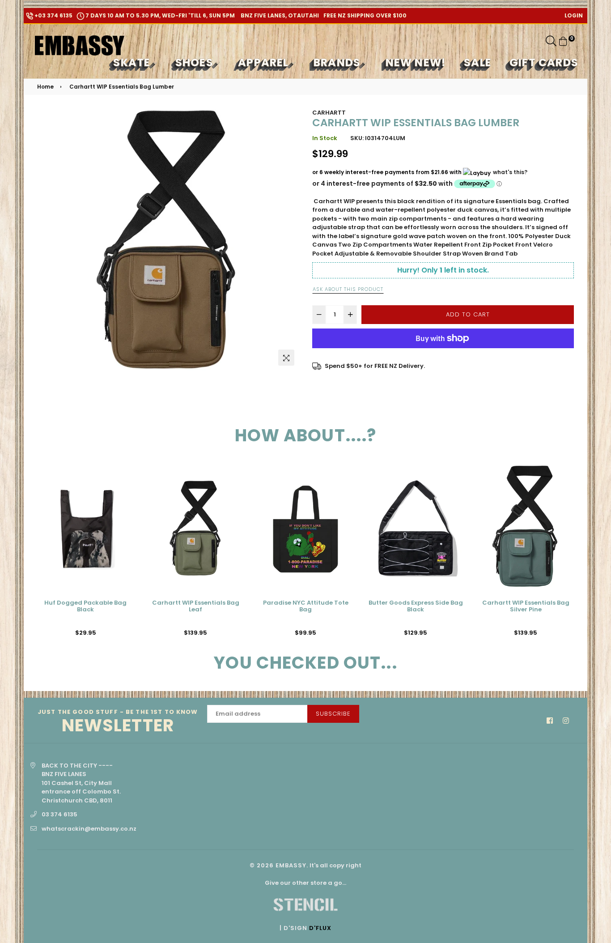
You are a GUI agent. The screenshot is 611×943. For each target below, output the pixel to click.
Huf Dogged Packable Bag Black (85, 606)
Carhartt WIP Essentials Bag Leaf (195, 606)
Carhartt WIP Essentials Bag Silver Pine (525, 606)
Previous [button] (30, 553)
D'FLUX (320, 928)
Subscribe (333, 713)
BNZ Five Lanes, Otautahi (279, 15)
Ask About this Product (348, 289)
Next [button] (580, 553)
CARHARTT (329, 112)
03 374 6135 (59, 814)
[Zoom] (286, 358)
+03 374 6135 (52, 15)
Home (45, 86)
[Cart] (563, 41)
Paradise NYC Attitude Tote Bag (305, 606)
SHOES (195, 62)
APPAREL (265, 62)
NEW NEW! (416, 62)
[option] (168, 239)
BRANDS (338, 62)
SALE (478, 62)
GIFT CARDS (543, 62)
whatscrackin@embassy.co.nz (89, 828)
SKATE (133, 62)
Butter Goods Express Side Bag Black (416, 606)
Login (573, 15)
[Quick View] (124, 485)
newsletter (118, 722)
